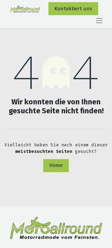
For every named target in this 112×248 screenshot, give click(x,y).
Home (56, 165)
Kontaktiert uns (73, 8)
